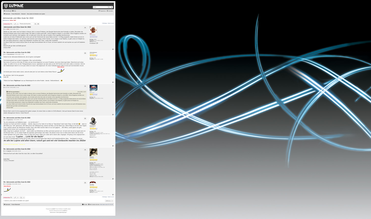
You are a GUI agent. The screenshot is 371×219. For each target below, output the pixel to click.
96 (94, 97)
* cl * (91, 91)
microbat (92, 184)
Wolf (15, 20)
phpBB (53, 208)
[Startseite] (14, 6)
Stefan (11, 20)
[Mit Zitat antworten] (85, 27)
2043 (95, 190)
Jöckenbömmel (93, 52)
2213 (95, 39)
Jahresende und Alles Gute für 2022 (18, 18)
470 (95, 58)
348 (95, 131)
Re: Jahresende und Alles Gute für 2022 (17, 52)
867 (95, 162)
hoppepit (92, 157)
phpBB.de (65, 210)
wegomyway (93, 125)
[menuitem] (14, 11)
